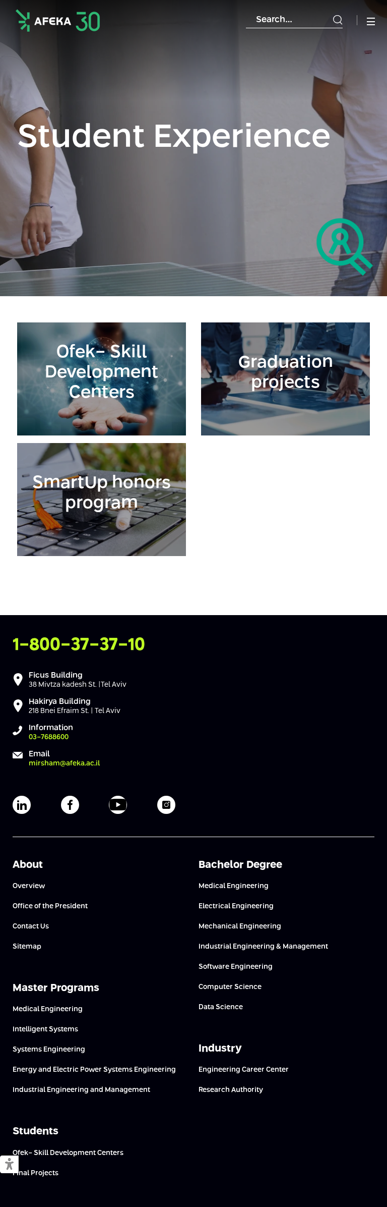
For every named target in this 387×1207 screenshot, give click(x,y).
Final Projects (35, 1173)
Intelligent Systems (45, 1029)
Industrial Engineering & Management (263, 946)
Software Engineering (236, 966)
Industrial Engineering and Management (81, 1089)
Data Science (221, 1007)
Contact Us (31, 926)
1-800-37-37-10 (79, 645)
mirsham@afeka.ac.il (64, 763)
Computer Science (230, 987)
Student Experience (174, 138)
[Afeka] (57, 20)
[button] (9, 1165)
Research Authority (231, 1089)
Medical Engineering (48, 1009)
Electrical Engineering (236, 906)
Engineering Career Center (244, 1069)
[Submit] (338, 20)
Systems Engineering (49, 1049)
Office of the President (50, 906)
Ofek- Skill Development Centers (68, 1153)
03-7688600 (49, 737)
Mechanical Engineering (240, 926)
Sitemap (27, 946)
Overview (29, 886)
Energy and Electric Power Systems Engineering (94, 1069)
